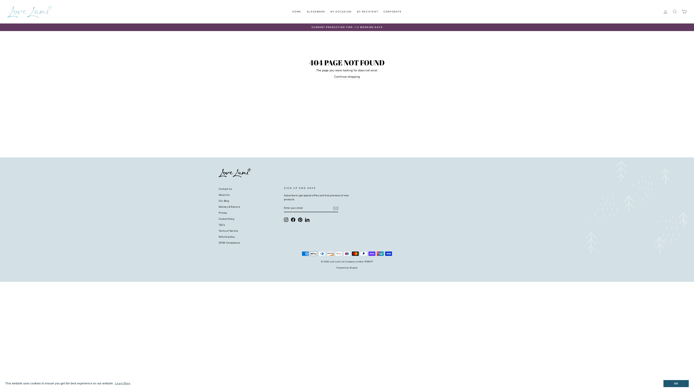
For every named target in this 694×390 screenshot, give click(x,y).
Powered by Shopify (347, 267)
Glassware (316, 11)
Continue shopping (347, 76)
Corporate (393, 11)
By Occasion (341, 11)
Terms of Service (228, 230)
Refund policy (227, 236)
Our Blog (224, 200)
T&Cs (222, 224)
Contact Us (225, 188)
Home (296, 11)
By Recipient (367, 11)
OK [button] (676, 383)
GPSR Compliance (229, 242)
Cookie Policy (226, 218)
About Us (224, 194)
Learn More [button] (122, 383)
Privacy (223, 212)
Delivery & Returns (229, 206)
